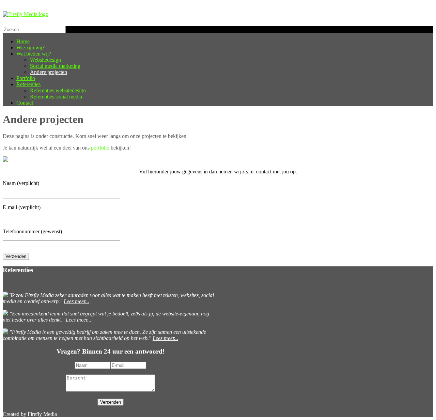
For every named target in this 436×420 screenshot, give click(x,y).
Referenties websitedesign (58, 90)
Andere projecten (48, 72)
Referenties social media (56, 96)
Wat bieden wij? (33, 54)
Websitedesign (45, 60)
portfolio (100, 148)
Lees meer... (76, 301)
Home (23, 41)
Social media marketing (55, 66)
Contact (24, 103)
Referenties (28, 84)
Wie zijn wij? (30, 47)
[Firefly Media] (25, 14)
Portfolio (25, 78)
